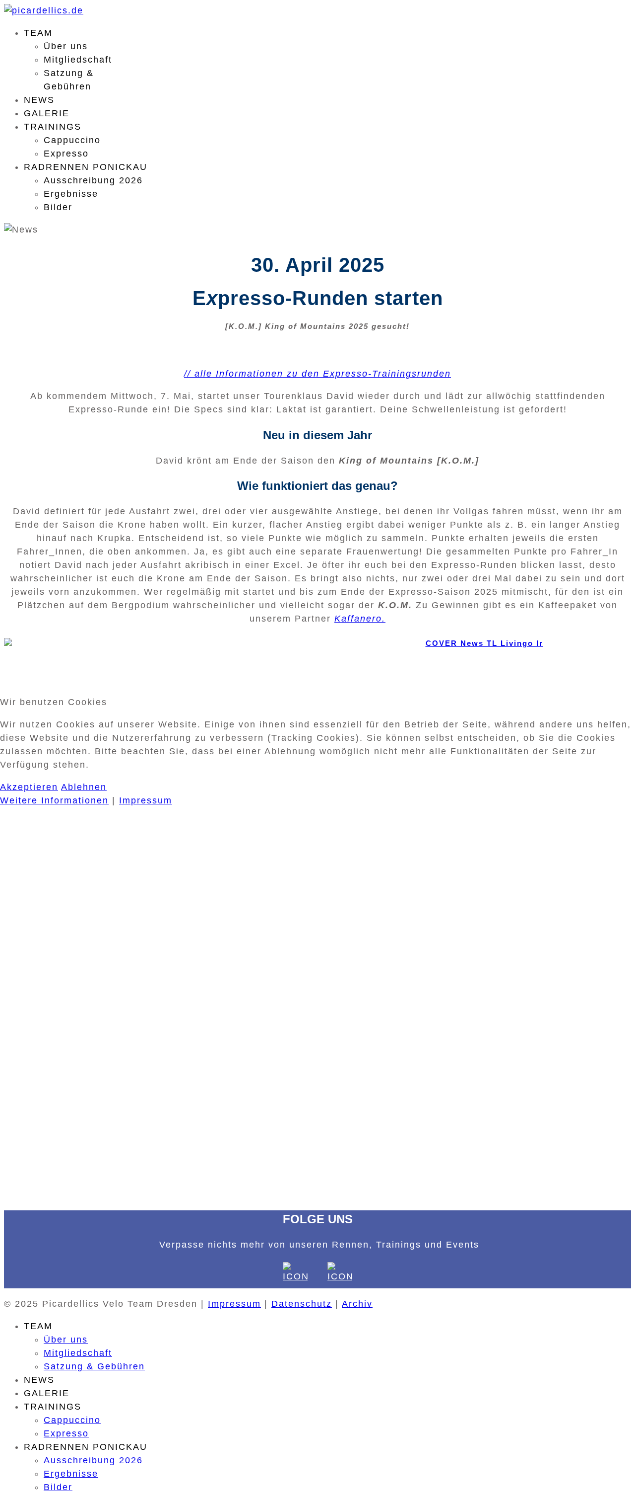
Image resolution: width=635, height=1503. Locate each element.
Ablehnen (84, 787)
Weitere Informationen (54, 800)
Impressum (145, 800)
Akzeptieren (29, 787)
